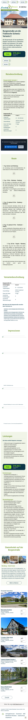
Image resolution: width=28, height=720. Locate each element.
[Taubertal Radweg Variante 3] (14, 651)
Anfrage (14, 2)
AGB (24, 714)
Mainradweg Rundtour (6, 610)
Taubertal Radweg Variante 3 (8, 659)
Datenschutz (21, 715)
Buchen (22, 2)
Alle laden (21, 146)
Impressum (9, 717)
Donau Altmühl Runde (6, 687)
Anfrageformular (10, 714)
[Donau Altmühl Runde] (14, 675)
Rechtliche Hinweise (11, 715)
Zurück (7, 697)
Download (19, 714)
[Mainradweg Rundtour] (14, 599)
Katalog (5, 2)
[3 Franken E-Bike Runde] (14, 626)
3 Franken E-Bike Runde (7, 637)
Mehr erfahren (14, 583)
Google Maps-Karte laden (12, 146)
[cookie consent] (26, 718)
